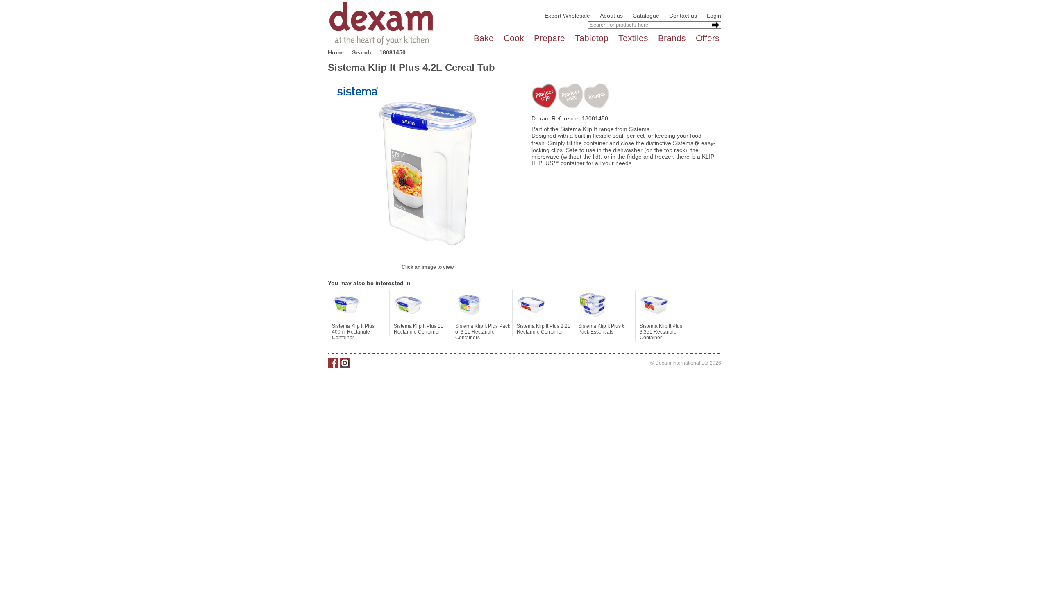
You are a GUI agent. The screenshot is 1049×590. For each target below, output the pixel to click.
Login (714, 15)
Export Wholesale (567, 15)
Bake (484, 38)
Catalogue (646, 15)
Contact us (683, 15)
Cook (514, 38)
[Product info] (544, 96)
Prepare (549, 38)
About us (611, 15)
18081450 (392, 52)
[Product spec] (570, 96)
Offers (708, 38)
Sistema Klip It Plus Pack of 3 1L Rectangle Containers (482, 331)
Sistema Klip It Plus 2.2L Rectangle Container (543, 329)
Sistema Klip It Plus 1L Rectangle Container (418, 329)
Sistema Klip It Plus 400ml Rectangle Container (353, 331)
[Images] (596, 96)
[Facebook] (333, 363)
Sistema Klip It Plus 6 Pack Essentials (601, 329)
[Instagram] (345, 363)
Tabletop (592, 38)
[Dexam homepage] (381, 23)
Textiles (633, 38)
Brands (672, 38)
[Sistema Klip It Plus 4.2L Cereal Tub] (427, 173)
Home (336, 52)
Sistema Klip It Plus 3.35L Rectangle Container (661, 331)
